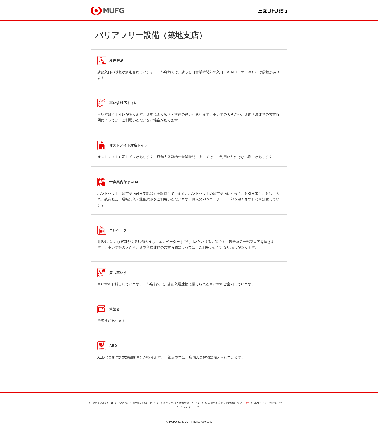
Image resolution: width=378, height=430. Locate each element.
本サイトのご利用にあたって (271, 402)
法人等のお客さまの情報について (225, 402)
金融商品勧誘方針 (102, 402)
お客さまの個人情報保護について (180, 402)
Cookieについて (190, 407)
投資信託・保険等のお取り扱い (137, 402)
